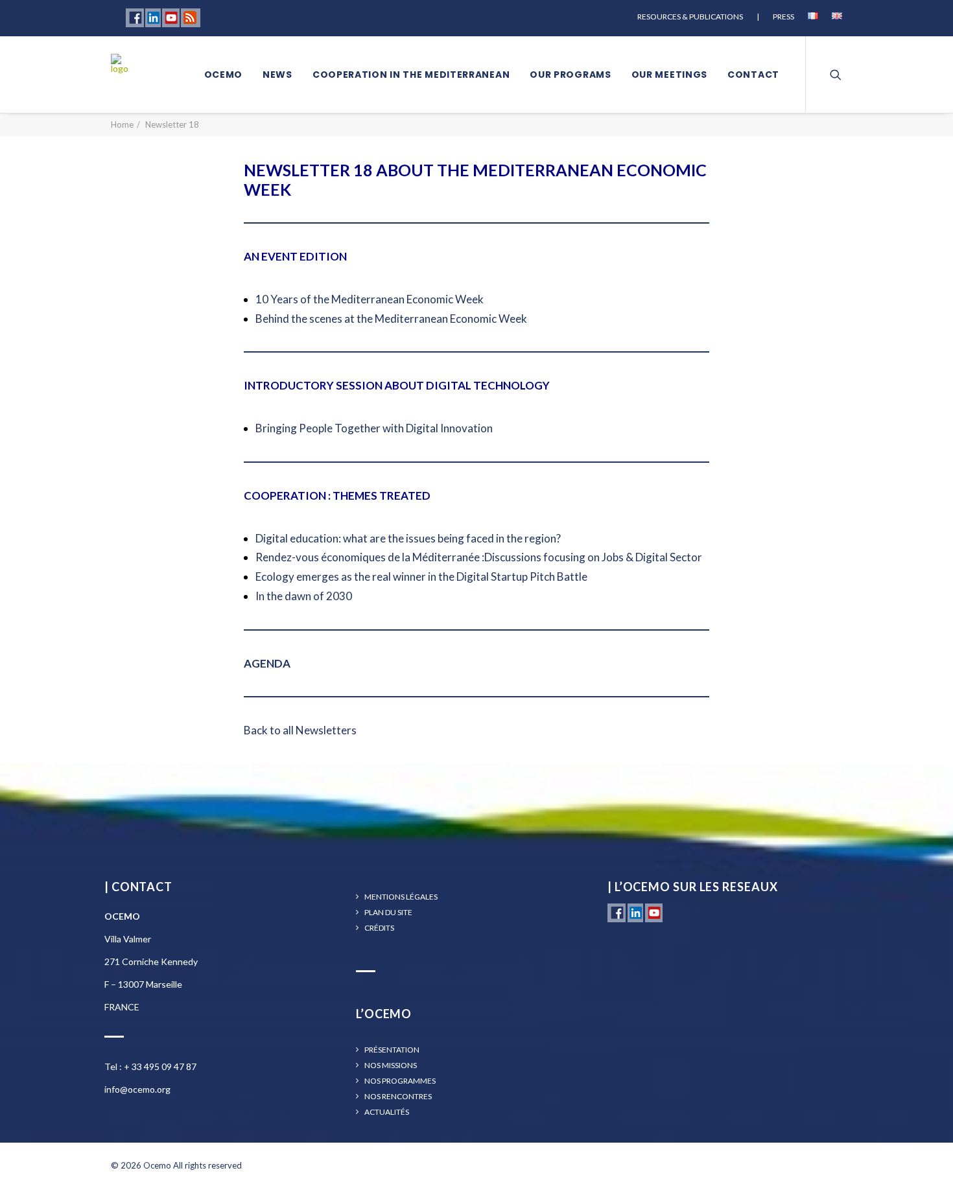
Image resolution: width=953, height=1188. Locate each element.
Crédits (379, 928)
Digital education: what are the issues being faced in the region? (408, 538)
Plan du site (388, 912)
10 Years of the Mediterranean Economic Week (369, 299)
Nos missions (390, 1065)
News (277, 74)
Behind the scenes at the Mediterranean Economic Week (391, 318)
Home (122, 124)
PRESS (783, 16)
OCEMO (223, 74)
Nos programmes (400, 1081)
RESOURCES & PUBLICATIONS (690, 16)
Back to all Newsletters (300, 730)
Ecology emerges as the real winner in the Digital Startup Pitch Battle (421, 576)
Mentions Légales (401, 897)
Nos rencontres (398, 1096)
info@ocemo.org (137, 1089)
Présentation (391, 1049)
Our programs (570, 74)
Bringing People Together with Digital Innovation (374, 428)
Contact (753, 74)
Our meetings (669, 74)
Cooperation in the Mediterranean (411, 74)
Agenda (267, 663)
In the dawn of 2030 (303, 596)
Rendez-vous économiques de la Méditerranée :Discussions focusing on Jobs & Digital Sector (478, 557)
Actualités (386, 1112)
